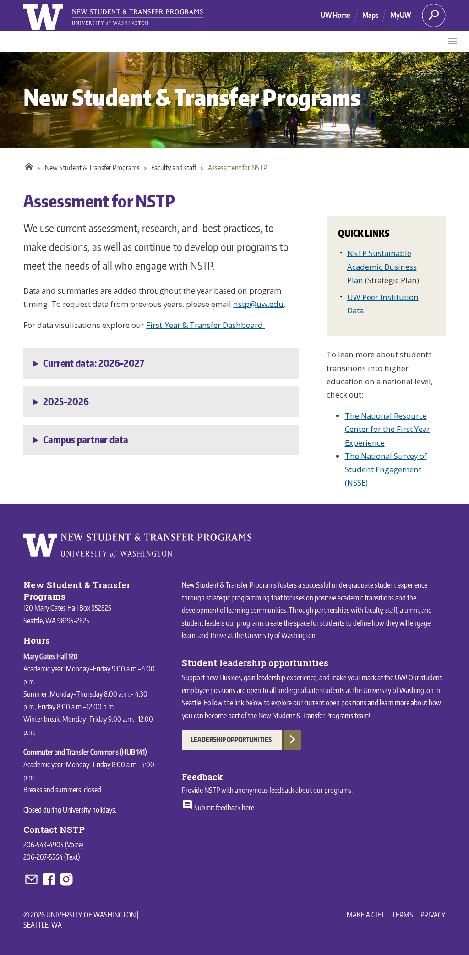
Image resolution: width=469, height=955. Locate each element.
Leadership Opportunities (231, 739)
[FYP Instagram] (66, 884)
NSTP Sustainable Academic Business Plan (382, 266)
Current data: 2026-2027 (93, 363)
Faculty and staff (173, 167)
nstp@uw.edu (258, 304)
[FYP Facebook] (49, 884)
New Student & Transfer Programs (191, 97)
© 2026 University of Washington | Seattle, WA (80, 919)
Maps (370, 15)
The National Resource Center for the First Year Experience (387, 428)
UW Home (335, 15)
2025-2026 (66, 402)
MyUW (400, 15)
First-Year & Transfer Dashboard (205, 325)
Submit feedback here (223, 807)
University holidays (89, 809)
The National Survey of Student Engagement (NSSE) (386, 469)
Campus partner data (85, 440)
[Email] (32, 884)
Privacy (433, 914)
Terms (402, 914)
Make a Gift (366, 914)
